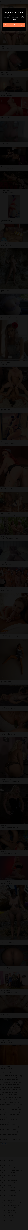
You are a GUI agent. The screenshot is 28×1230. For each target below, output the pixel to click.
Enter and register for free (14, 25)
